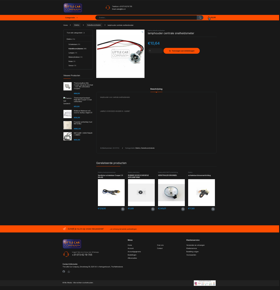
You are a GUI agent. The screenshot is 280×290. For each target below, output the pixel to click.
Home (65, 25)
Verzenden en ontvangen (195, 245)
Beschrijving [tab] (156, 89)
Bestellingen (132, 255)
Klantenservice (191, 248)
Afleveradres (132, 258)
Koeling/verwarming (109, 172)
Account (131, 248)
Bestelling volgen (192, 252)
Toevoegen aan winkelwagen (183, 51)
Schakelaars (74, 44)
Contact (160, 248)
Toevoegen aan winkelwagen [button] (120, 209)
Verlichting (136, 172)
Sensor (72, 65)
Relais (72, 61)
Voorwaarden (191, 255)
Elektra (76, 25)
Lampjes (73, 53)
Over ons (160, 245)
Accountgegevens (134, 252)
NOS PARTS (167, 172)
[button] (142, 32)
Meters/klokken (75, 57)
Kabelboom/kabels (94, 25)
